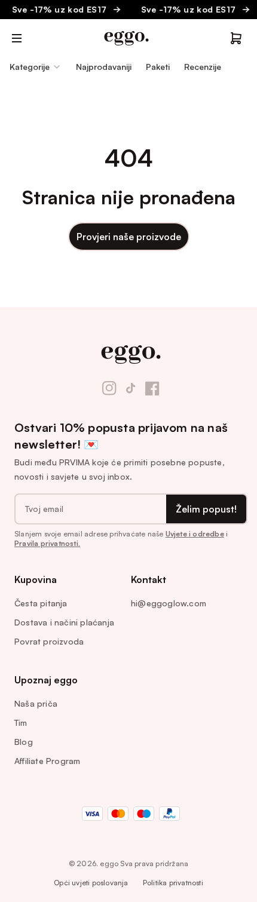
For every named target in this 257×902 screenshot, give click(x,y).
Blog (23, 742)
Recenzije (202, 67)
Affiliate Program (47, 761)
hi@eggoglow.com (168, 603)
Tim (20, 722)
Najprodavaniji (103, 67)
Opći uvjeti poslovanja (91, 882)
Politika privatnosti (173, 882)
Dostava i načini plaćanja (64, 622)
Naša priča (35, 703)
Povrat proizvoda (49, 641)
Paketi (158, 67)
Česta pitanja (41, 603)
